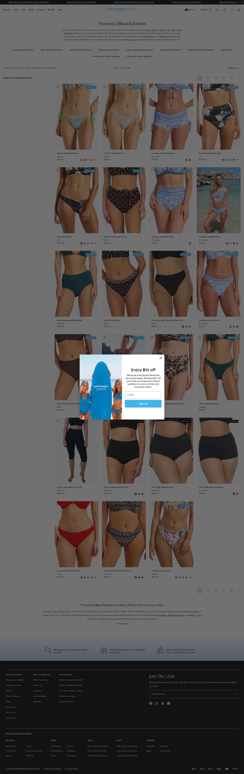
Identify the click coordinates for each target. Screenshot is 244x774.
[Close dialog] (160, 358)
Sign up (143, 403)
